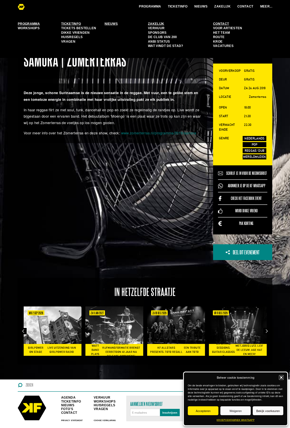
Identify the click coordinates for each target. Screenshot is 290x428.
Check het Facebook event (246, 198)
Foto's (67, 409)
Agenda (68, 397)
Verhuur (156, 28)
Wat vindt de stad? (165, 46)
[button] (281, 377)
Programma (150, 6)
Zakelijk (222, 6)
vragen (101, 409)
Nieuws (201, 6)
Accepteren (203, 411)
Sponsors (157, 32)
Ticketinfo (178, 6)
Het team (221, 32)
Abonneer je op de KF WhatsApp (246, 186)
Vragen (68, 41)
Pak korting (246, 223)
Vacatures (223, 46)
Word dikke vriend (246, 211)
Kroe (218, 41)
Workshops (29, 28)
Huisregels (72, 37)
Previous (23, 331)
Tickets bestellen (78, 28)
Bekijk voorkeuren (268, 411)
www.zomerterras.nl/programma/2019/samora (158, 132)
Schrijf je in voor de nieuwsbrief (246, 173)
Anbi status (159, 41)
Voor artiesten (227, 28)
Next (266, 331)
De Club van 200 (162, 37)
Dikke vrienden (75, 32)
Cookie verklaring (105, 420)
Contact (245, 6)
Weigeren (235, 411)
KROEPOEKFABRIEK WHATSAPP (235, 419)
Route (219, 37)
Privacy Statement (72, 420)
